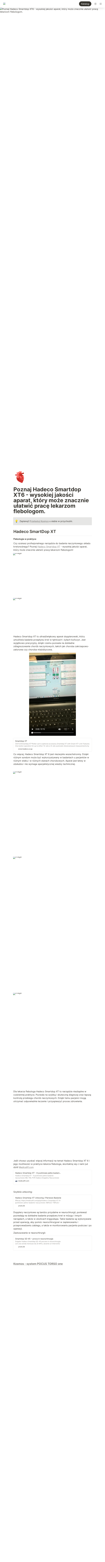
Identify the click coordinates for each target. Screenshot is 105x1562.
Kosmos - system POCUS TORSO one (38, 1263)
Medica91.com (26, 1167)
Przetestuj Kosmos (39, 521)
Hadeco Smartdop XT (48, 546)
